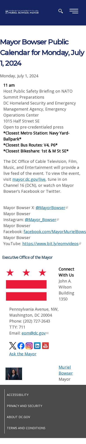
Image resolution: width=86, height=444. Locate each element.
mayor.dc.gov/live (28, 179)
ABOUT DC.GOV (18, 417)
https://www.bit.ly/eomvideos (50, 243)
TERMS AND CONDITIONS (26, 428)
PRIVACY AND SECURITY (24, 406)
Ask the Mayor (22, 353)
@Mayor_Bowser (40, 219)
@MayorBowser (50, 207)
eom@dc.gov (34, 333)
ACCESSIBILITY (17, 395)
